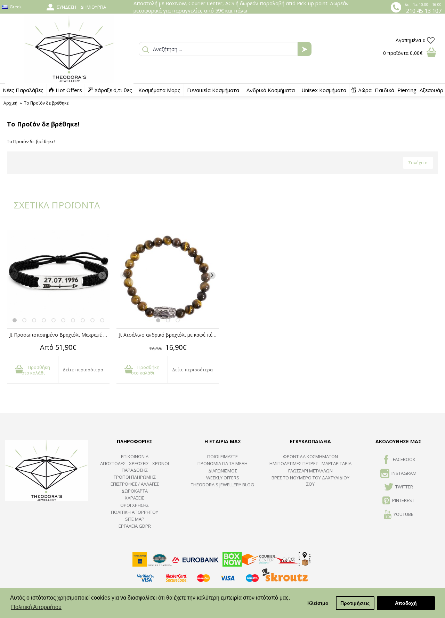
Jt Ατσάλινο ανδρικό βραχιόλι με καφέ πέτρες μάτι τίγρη (169, 334)
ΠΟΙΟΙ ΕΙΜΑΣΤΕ (222, 456)
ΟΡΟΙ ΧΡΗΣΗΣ (134, 505)
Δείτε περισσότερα (83, 369)
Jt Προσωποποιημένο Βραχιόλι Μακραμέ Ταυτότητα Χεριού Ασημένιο (59, 334)
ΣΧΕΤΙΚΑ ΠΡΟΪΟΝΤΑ (52, 205)
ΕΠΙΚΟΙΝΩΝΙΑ (134, 456)
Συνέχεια (418, 162)
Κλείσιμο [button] (318, 603)
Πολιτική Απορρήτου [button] (36, 607)
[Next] (102, 275)
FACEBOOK (404, 459)
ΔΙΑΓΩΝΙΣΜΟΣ (222, 471)
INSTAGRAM (403, 473)
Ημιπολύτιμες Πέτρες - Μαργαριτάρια (310, 463)
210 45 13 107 (424, 11)
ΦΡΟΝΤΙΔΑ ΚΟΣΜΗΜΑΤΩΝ (310, 456)
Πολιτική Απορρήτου (134, 512)
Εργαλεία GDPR (135, 526)
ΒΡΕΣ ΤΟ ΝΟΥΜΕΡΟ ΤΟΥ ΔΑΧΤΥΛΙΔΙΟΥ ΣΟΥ (310, 481)
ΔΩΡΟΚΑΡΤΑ (134, 491)
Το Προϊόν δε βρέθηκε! (47, 103)
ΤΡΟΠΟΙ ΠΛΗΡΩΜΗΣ (135, 477)
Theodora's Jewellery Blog (222, 484)
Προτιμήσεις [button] (355, 603)
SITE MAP (134, 519)
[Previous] (14, 275)
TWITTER (404, 487)
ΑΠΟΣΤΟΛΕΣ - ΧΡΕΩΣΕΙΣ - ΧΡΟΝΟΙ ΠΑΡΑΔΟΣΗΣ (134, 466)
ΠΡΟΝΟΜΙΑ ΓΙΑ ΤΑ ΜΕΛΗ (222, 463)
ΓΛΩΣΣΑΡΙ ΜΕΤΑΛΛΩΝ (310, 471)
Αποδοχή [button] (406, 603)
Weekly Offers (222, 478)
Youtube (403, 514)
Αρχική (10, 103)
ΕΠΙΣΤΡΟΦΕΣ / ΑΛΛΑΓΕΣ (135, 484)
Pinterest (403, 500)
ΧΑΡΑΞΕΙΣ (134, 498)
